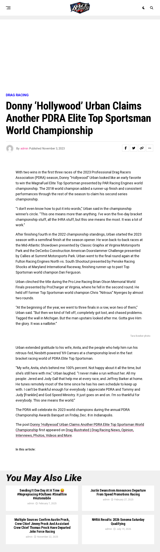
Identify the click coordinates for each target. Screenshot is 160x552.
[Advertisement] (80, 56)
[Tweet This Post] (133, 148)
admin (24, 148)
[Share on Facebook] (125, 148)
